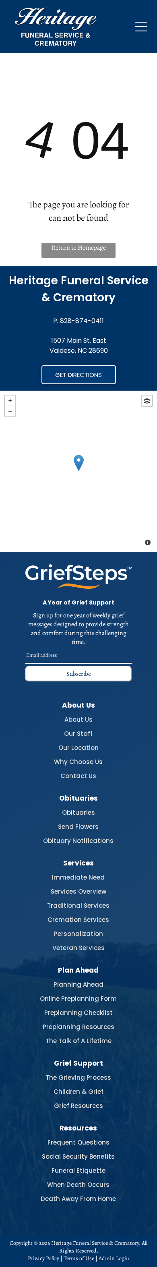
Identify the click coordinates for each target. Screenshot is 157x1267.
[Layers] (147, 400)
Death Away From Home (78, 1199)
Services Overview (78, 891)
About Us (78, 719)
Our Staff (78, 733)
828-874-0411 (82, 320)
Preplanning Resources (78, 1027)
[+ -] (78, 471)
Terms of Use (79, 1258)
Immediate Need (78, 877)
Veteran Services (78, 948)
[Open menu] (141, 27)
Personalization (78, 934)
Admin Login (114, 1258)
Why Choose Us (78, 762)
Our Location (78, 747)
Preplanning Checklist (78, 1012)
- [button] (10, 411)
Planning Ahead (78, 984)
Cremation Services (78, 919)
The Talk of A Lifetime (78, 1041)
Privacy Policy (43, 1258)
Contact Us (78, 776)
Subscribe (78, 674)
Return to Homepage (79, 247)
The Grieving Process (78, 1077)
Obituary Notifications (78, 840)
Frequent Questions (78, 1142)
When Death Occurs (78, 1184)
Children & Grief (78, 1091)
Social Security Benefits (78, 1156)
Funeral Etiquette (78, 1170)
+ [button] (10, 400)
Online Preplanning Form (78, 998)
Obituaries (78, 812)
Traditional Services (78, 905)
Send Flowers (78, 826)
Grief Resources (78, 1105)
